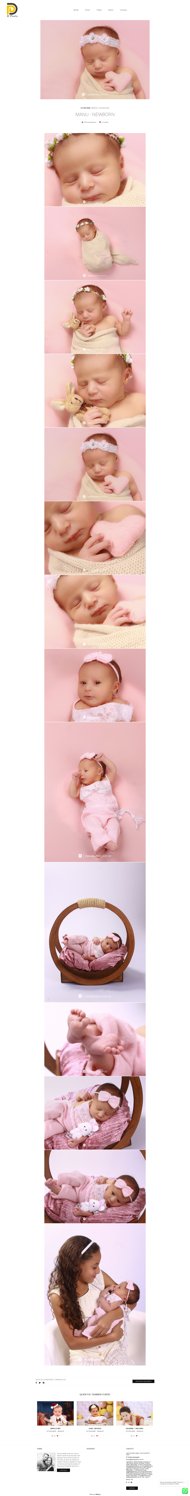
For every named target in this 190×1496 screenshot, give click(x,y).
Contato (123, 10)
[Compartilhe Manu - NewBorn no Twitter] (40, 1383)
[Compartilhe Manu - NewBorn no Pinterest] (43, 1383)
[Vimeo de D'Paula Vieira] (131, 1482)
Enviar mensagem (134, 1457)
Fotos (87, 10)
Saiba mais (63, 1470)
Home (76, 10)
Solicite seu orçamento (143, 1381)
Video (99, 10)
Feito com (95, 1494)
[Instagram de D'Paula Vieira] (129, 1482)
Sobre (111, 10)
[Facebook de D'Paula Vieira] (126, 1482)
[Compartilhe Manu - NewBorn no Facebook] (36, 1383)
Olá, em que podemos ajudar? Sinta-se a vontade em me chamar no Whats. (171, 1483)
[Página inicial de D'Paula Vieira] (12, 10)
